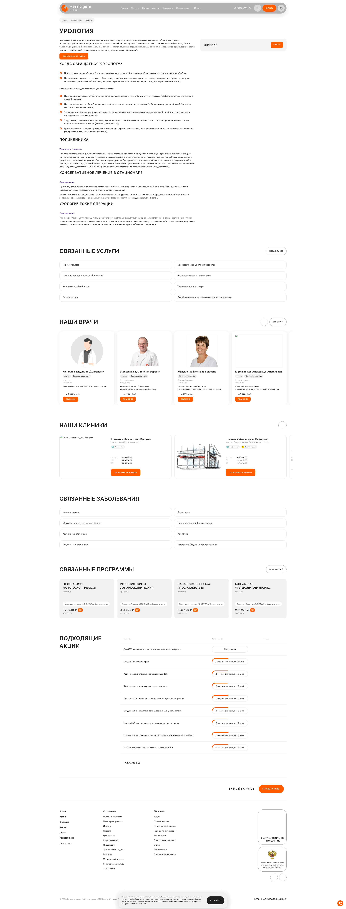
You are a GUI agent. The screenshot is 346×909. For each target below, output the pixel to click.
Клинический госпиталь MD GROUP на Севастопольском (84, 386)
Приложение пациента (165, 840)
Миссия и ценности (112, 816)
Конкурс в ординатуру (113, 863)
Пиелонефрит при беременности (194, 523)
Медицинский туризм (113, 859)
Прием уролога (71, 264)
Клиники (168, 8)
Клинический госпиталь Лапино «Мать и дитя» (138, 389)
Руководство (109, 835)
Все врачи (278, 322)
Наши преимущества (113, 821)
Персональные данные (165, 826)
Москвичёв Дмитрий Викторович (140, 371)
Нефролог (66, 380)
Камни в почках (71, 512)
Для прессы (109, 868)
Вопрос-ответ (160, 835)
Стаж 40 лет (67, 382)
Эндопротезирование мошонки (194, 275)
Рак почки (182, 534)
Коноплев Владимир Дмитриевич (83, 371)
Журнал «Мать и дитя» (114, 849)
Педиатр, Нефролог (185, 380)
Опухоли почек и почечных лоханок (82, 523)
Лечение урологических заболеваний (83, 275)
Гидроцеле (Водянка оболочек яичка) (197, 544)
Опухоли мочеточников (75, 544)
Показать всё (276, 569)
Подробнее (70, 399)
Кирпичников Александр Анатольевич (259, 371)
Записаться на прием (74, 56)
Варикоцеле (183, 512)
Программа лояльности (165, 854)
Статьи (157, 844)
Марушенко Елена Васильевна (197, 371)
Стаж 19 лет (239, 382)
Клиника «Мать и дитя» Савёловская (134, 386)
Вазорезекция (70, 297)
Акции (155, 8)
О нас (197, 8)
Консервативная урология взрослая (196, 264)
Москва (73, 10)
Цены (145, 8)
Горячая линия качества (165, 830)
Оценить (278, 867)
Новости (107, 830)
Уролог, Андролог (127, 380)
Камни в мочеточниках (75, 534)
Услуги (135, 8)
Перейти (277, 45)
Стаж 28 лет (124, 382)
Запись (269, 8)
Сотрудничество (110, 840)
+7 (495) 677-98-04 (242, 8)
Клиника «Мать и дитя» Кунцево (247, 386)
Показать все (276, 251)
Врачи (124, 8)
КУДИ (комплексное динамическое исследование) (204, 297)
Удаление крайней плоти (76, 286)
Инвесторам (108, 844)
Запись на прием (271, 789)
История (107, 826)
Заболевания (160, 849)
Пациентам (182, 8)
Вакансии (107, 854)
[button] (264, 322)
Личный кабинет (161, 821)
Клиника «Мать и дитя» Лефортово (247, 439)
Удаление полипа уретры (190, 286)
